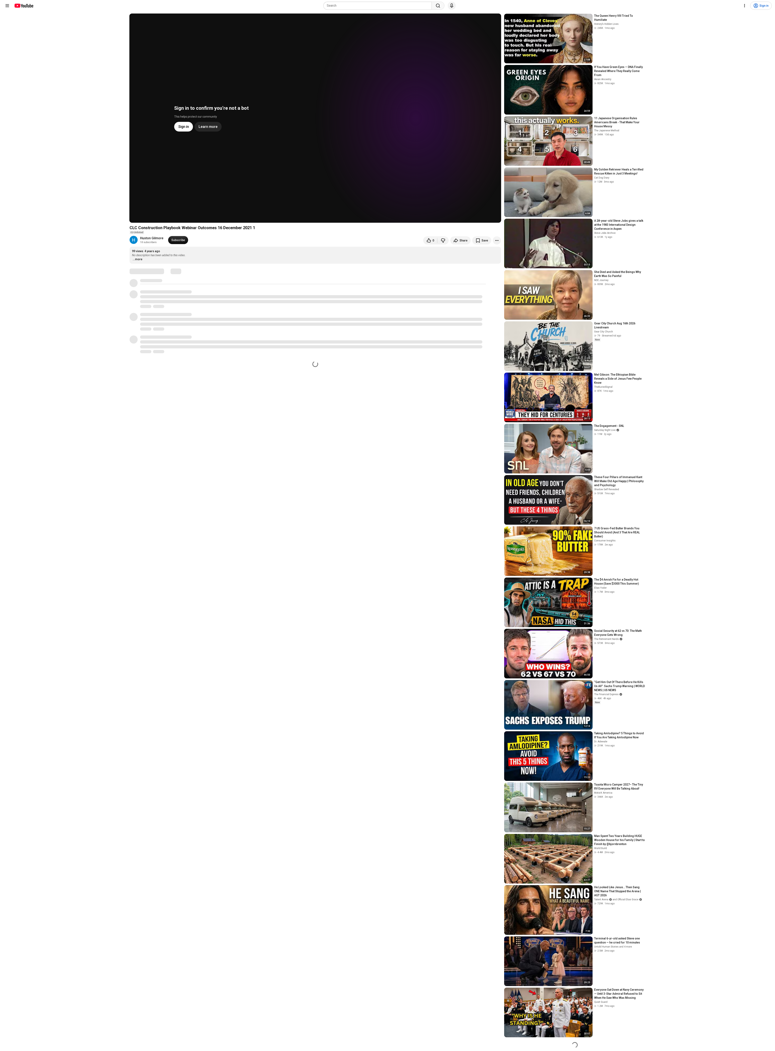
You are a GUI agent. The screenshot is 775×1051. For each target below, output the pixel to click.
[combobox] (379, 5)
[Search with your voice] (452, 6)
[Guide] (7, 5)
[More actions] (497, 240)
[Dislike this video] (443, 240)
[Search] (437, 6)
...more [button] (137, 259)
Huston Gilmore (151, 238)
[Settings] (744, 5)
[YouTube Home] (23, 5)
